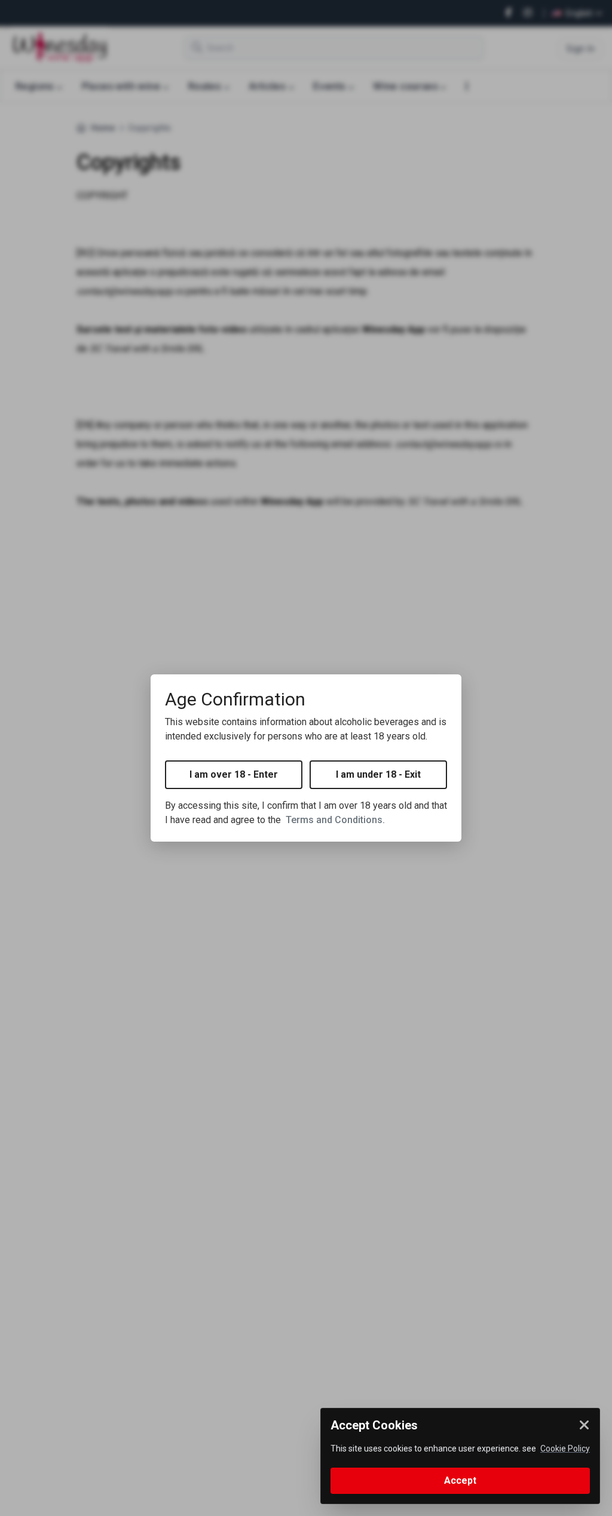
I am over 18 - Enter (233, 774)
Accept (460, 1480)
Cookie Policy (565, 1448)
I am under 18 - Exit (378, 774)
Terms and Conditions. (335, 819)
